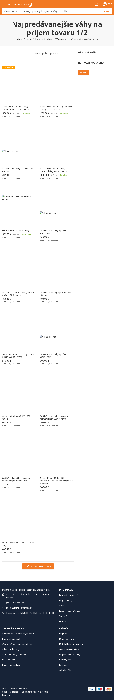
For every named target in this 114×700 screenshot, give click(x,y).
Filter (83, 72)
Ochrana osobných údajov (14, 654)
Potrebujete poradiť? (68, 595)
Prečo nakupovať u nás (69, 611)
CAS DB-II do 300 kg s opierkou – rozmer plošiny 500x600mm (17, 479)
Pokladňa (63, 665)
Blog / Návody (65, 600)
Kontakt (62, 621)
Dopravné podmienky (11, 639)
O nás (61, 605)
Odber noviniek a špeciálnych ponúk (18, 633)
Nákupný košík (65, 659)
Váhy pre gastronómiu (66, 39)
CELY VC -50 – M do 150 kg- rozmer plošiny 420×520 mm (18, 293)
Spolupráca (64, 616)
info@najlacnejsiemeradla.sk (19, 607)
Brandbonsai (7, 695)
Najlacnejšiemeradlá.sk (26, 39)
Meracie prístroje (46, 39)
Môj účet (63, 633)
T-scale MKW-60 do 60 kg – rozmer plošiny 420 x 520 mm (56, 108)
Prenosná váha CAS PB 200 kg (15, 230)
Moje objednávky (67, 639)
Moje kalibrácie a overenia (71, 644)
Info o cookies (8, 659)
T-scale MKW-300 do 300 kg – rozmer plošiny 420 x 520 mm (53, 170)
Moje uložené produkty (69, 654)
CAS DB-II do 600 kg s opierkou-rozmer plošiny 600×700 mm (54, 417)
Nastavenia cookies (11, 665)
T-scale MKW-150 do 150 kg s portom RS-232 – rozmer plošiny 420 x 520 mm (56, 481)
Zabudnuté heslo (66, 670)
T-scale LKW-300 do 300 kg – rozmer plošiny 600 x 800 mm (19, 355)
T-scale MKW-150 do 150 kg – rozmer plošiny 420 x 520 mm (15, 108)
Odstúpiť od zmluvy (10, 649)
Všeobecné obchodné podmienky (17, 644)
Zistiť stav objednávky (69, 649)
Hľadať (105, 11)
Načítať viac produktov (38, 566)
